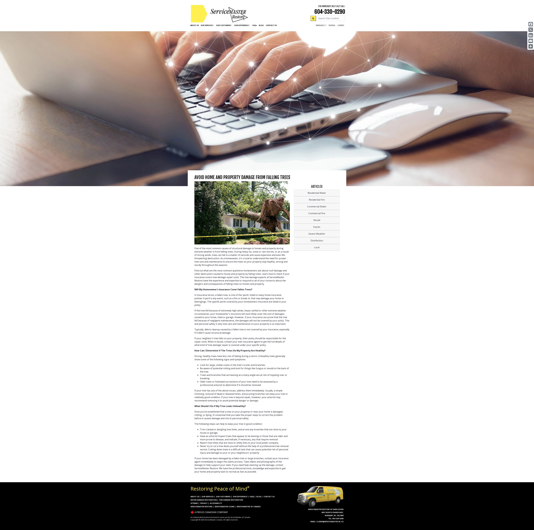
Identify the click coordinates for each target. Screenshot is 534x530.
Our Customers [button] (223, 25)
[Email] (530, 41)
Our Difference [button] (241, 25)
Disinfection (317, 240)
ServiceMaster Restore (201, 506)
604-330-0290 (329, 11)
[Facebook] (530, 24)
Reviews (332, 25)
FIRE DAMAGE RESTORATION (231, 500)
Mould (316, 220)
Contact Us (271, 25)
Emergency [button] (320, 25)
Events (316, 226)
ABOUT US (195, 496)
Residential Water (317, 192)
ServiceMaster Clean (224, 506)
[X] (530, 29)
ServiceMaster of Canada (248, 506)
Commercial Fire (316, 213)
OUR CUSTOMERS (223, 496)
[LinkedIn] (530, 35)
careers (340, 25)
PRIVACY (203, 503)
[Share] (530, 46)
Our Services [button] (207, 25)
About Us (194, 25)
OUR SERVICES (207, 496)
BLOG (258, 496)
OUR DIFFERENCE (240, 496)
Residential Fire (317, 199)
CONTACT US (269, 496)
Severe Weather (316, 233)
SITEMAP (194, 503)
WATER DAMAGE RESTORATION (204, 500)
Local (316, 247)
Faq (254, 25)
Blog (261, 25)
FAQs (252, 496)
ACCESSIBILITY (216, 503)
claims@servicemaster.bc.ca (330, 521)
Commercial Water (316, 206)
